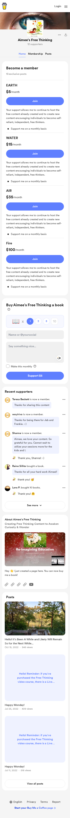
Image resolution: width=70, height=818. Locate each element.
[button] (66, 7)
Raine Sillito (19, 466)
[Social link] (6, 584)
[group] (35, 108)
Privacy (31, 801)
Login (57, 6)
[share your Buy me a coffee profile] (65, 35)
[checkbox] (19, 366)
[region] (35, 178)
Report (56, 801)
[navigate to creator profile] (35, 28)
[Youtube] (31, 584)
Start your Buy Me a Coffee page (33, 807)
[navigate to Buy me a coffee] (4, 6)
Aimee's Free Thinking (35, 40)
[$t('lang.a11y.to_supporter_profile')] (14, 458)
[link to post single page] (35, 626)
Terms (44, 801)
